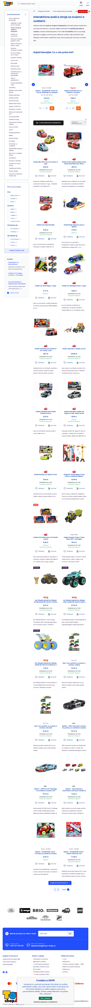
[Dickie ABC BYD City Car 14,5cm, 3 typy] (45, 140)
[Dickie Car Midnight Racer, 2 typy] (74, 264)
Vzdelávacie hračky (15, 168)
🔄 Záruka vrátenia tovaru (41, 967)
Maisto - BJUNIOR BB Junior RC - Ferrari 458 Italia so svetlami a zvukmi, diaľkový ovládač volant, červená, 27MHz (47, 91)
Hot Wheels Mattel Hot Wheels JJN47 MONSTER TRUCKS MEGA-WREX (74, 601)
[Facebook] (4, 972)
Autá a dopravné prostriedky (62, 11)
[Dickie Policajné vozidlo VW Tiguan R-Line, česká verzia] (74, 390)
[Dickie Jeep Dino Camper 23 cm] (74, 327)
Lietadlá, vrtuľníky (16, 58)
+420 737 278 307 (17, 946)
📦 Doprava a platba (39, 961)
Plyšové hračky (13, 138)
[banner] (8, 3)
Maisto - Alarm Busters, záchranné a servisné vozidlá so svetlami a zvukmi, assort (74, 790)
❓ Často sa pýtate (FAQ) (41, 974)
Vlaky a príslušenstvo (15, 79)
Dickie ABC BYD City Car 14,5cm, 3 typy (46, 163)
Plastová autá (15, 66)
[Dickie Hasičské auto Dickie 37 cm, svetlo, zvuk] (45, 327)
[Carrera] (52, 910)
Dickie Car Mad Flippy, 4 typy (45, 286)
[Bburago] (25, 910)
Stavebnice (12, 158)
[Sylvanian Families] (32, 918)
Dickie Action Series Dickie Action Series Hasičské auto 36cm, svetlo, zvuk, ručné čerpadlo (74, 163)
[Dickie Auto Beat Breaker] (45, 203)
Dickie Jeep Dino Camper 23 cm (74, 349)
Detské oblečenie (14, 95)
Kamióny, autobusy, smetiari (16, 49)
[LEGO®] (80, 910)
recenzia (65, 972)
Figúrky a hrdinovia (14, 106)
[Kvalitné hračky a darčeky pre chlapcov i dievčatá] (34, 11)
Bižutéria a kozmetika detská (15, 91)
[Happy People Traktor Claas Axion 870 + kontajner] (74, 516)
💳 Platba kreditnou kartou (41, 972)
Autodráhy (12, 87)
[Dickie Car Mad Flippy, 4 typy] (45, 264)
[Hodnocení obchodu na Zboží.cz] (84, 12)
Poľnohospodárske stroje (16, 84)
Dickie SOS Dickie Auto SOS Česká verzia (46, 538)
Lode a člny (14, 60)
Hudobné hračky (14, 119)
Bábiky (11, 135)
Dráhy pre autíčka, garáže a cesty (16, 40)
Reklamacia (66, 969)
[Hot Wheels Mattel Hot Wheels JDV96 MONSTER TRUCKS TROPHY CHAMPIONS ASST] (45, 579)
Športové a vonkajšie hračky (15, 154)
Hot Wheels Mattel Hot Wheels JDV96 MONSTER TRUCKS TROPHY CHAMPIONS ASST (46, 601)
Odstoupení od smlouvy (40, 959)
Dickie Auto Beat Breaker (46, 225)
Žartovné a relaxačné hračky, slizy (15, 175)
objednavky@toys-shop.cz (43, 946)
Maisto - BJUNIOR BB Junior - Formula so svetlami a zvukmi (46, 853)
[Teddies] (45, 918)
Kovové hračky (13, 127)
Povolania (12, 141)
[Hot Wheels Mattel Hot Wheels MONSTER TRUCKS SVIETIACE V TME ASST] (45, 641)
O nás (64, 959)
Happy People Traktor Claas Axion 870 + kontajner (74, 538)
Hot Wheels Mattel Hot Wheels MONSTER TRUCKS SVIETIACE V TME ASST (46, 664)
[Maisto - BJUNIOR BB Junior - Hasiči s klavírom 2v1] (74, 830)
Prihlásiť (70, 934)
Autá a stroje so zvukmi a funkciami (16, 29)
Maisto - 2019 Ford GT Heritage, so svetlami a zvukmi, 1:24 (45, 790)
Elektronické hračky (15, 103)
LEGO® (11, 130)
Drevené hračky (14, 101)
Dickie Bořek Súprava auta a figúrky (74, 226)
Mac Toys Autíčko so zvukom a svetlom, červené (45, 727)
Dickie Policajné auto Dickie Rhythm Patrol (46, 412)
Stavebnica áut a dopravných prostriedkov (16, 73)
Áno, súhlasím (45, 998)
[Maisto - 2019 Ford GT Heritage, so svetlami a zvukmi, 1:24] (45, 767)
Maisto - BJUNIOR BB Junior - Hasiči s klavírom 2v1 (74, 853)
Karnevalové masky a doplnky (15, 123)
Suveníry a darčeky (15, 161)
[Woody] (59, 918)
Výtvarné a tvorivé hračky (14, 164)
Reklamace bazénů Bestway (71, 967)
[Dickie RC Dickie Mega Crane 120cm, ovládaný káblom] (74, 453)
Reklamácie (66, 961)
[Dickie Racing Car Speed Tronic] (45, 453)
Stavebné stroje (16, 69)
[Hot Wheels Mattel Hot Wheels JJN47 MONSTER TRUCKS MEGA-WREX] (74, 579)
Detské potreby (13, 98)
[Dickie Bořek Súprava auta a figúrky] (74, 203)
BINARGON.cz (84, 1001)
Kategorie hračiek (44, 11)
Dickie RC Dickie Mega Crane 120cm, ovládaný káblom (74, 475)
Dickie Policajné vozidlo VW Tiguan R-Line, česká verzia (74, 412)
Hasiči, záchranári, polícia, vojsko (16, 44)
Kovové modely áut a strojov (15, 54)
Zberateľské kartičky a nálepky (16, 149)
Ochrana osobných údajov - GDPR (73, 964)
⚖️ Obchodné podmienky (41, 964)
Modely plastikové (14, 133)
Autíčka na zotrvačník (14, 35)
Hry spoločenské (14, 117)
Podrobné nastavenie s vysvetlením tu (45, 1002)
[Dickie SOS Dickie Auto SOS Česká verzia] (45, 516)
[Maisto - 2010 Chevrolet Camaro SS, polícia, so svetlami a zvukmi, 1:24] (74, 704)
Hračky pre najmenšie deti (15, 113)
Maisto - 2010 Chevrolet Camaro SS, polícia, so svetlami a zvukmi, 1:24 (74, 727)
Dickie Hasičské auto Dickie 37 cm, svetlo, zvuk (46, 349)
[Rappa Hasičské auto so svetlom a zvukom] (73, 70)
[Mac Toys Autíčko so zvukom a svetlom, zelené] (74, 641)
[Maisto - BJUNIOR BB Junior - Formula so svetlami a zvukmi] (45, 830)
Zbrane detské (13, 171)
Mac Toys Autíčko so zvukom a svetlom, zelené (74, 664)
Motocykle (14, 63)
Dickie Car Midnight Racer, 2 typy (74, 286)
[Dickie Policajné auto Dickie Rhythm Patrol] (45, 390)
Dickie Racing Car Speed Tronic (45, 475)
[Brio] (38, 910)
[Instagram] (6, 972)
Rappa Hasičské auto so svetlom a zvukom (73, 91)
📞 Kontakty (37, 969)
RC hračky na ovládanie (13, 145)
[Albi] (11, 910)
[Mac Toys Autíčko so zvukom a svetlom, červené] (45, 704)
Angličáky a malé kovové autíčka (16, 24)
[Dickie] (66, 910)
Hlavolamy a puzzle (15, 109)
